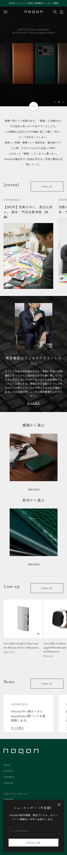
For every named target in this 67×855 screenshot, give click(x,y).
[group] (33, 56)
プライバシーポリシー (16, 794)
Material (8, 782)
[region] (33, 56)
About (7, 765)
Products (8, 770)
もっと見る (17, 727)
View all (47, 186)
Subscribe (33, 842)
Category (9, 776)
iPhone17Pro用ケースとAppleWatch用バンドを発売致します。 (28, 715)
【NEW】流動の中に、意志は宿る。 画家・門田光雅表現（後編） (28, 212)
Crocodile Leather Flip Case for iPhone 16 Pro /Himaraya (21, 645)
